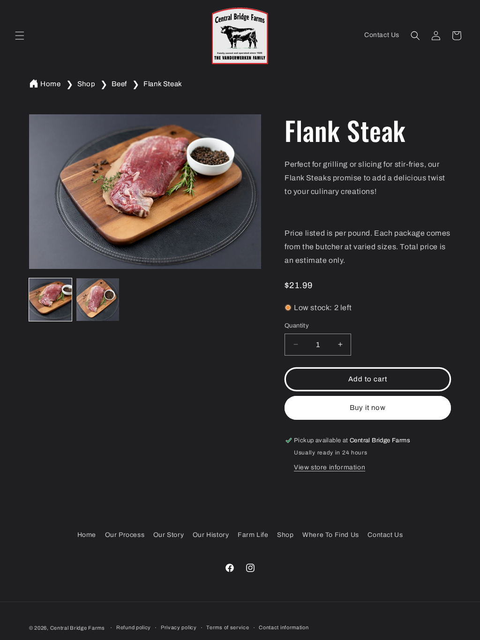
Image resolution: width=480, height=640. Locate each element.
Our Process (125, 534)
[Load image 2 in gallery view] (97, 299)
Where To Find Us (330, 534)
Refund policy (133, 627)
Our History (211, 534)
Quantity (297, 325)
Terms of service (227, 627)
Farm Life (253, 534)
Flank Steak (162, 84)
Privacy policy (179, 627)
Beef (119, 84)
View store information (329, 467)
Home (50, 84)
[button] (19, 35)
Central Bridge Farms (77, 628)
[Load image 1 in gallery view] (50, 299)
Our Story (168, 534)
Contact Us (385, 534)
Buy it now (368, 407)
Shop (86, 84)
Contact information (283, 627)
